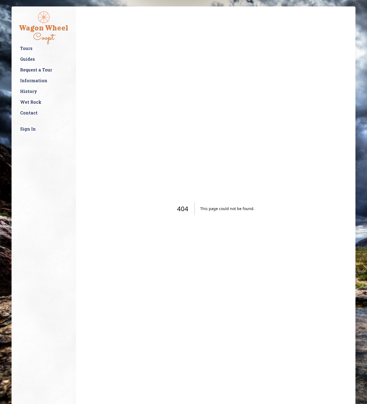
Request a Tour (36, 70)
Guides (27, 59)
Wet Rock (30, 102)
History (28, 91)
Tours (26, 48)
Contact (29, 113)
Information (33, 80)
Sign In (28, 129)
